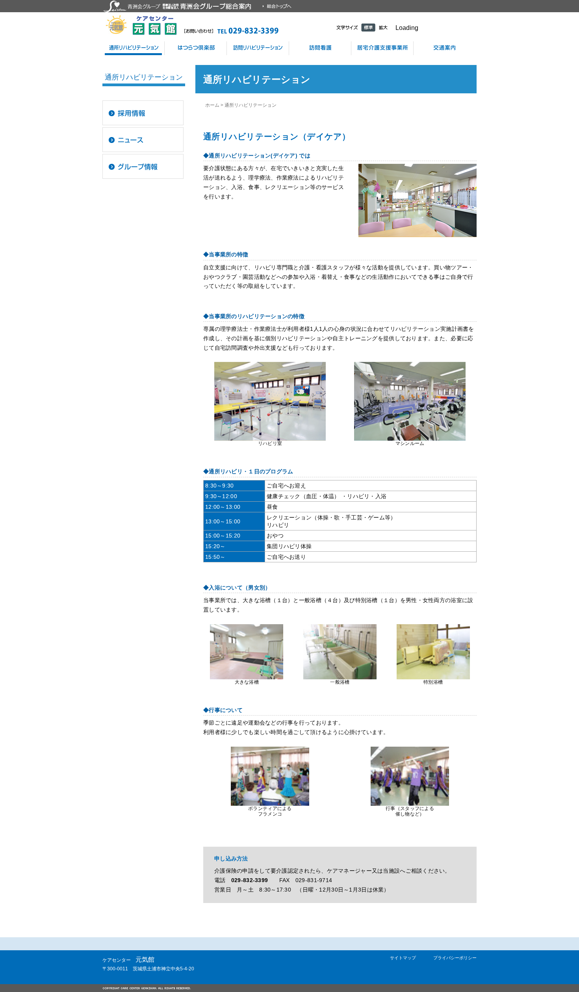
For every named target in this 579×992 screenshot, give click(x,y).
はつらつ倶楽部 (195, 48)
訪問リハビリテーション (257, 48)
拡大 (383, 27)
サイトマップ (403, 957)
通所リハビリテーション (133, 48)
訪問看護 (320, 48)
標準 (368, 27)
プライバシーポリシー (455, 957)
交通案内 (444, 48)
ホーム (212, 105)
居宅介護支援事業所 (382, 48)
